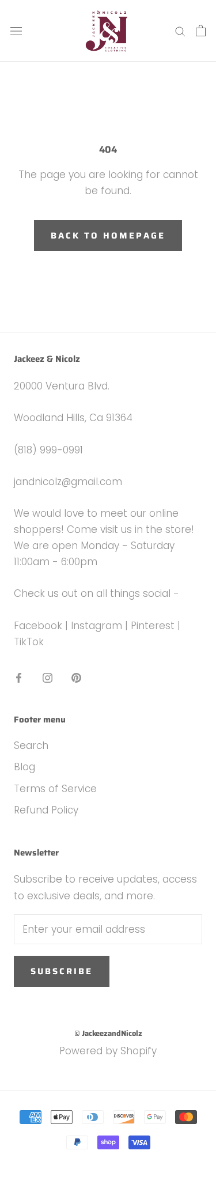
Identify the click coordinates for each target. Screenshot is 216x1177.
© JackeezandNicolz (108, 1033)
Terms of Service (55, 789)
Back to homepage (108, 236)
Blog (24, 767)
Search (31, 745)
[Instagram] (47, 677)
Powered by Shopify (108, 1051)
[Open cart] (201, 30)
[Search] (180, 31)
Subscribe (62, 971)
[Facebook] (19, 677)
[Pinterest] (76, 677)
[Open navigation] (16, 31)
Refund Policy (46, 810)
